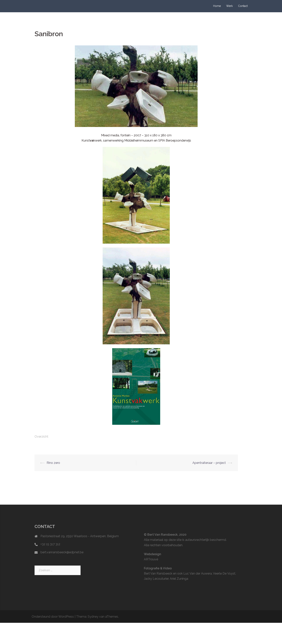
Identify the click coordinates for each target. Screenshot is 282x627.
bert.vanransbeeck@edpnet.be (61, 552)
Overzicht (41, 436)
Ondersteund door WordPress (53, 616)
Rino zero (53, 463)
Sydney (93, 616)
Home (217, 5)
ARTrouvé (151, 559)
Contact (243, 5)
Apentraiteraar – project (209, 463)
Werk (229, 5)
